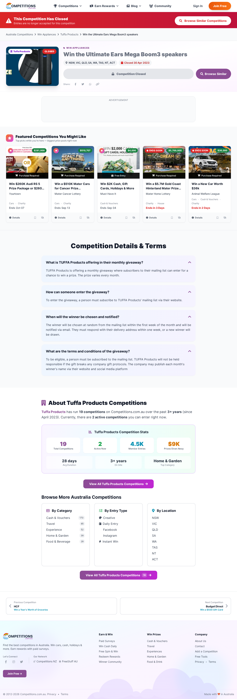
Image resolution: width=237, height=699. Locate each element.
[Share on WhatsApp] (90, 84)
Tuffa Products (69, 34)
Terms (212, 661)
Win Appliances (46, 34)
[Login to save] (35, 218)
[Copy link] (98, 84)
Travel (150, 646)
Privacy (199, 661)
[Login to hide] (42, 218)
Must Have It (108, 193)
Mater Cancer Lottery (68, 193)
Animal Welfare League (206, 193)
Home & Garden (156, 656)
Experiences (154, 651)
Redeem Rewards (109, 656)
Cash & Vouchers (109, 203)
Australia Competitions (19, 34)
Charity (22, 203)
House (161, 203)
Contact (200, 646)
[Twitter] (21, 662)
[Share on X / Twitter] (83, 84)
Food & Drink (154, 661)
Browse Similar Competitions (205, 21)
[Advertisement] (118, 111)
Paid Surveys (107, 641)
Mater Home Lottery (158, 193)
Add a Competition (206, 651)
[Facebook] (6, 662)
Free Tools (201, 656)
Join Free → (14, 673)
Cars (11, 203)
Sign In (198, 6)
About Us (200, 641)
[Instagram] (14, 662)
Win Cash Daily (108, 646)
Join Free (220, 6)
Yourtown (15, 193)
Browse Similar (216, 74)
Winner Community (110, 661)
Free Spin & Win (108, 651)
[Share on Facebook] (75, 84)
